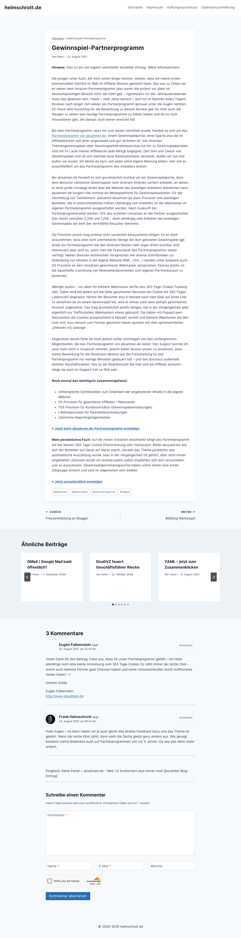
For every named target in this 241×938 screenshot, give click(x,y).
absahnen (60, 491)
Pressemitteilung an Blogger (67, 515)
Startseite (135, 7)
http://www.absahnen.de (65, 696)
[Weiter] (214, 577)
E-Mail (105, 866)
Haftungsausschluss (182, 7)
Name (53, 866)
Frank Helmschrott (75, 717)
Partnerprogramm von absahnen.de (79, 136)
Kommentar (57, 815)
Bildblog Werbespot (180, 515)
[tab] (113, 604)
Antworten (185, 645)
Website (156, 866)
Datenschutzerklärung (218, 7)
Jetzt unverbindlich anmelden (78, 481)
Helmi (60, 56)
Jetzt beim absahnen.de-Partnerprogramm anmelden (97, 428)
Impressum (154, 7)
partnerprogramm (103, 491)
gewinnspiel (80, 491)
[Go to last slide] (27, 577)
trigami (125, 491)
